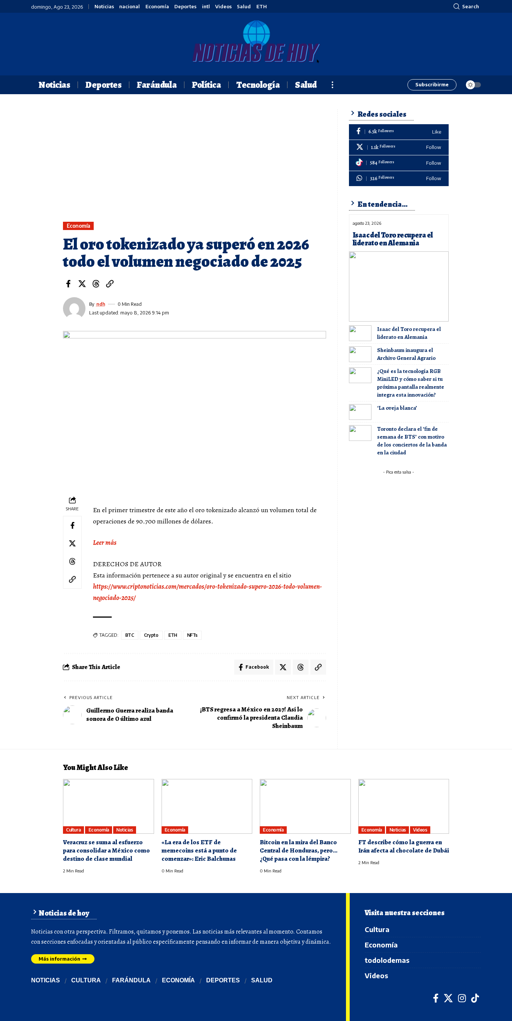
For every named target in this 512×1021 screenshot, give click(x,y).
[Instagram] (462, 998)
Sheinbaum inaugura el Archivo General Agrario (406, 354)
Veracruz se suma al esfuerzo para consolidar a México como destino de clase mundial (106, 850)
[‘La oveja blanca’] (360, 412)
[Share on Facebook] (68, 284)
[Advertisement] (194, 165)
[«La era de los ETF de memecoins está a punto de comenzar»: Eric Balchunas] (207, 806)
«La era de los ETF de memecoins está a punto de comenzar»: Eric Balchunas (199, 850)
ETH (261, 6)
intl (206, 6)
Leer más (105, 542)
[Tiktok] (399, 163)
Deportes (185, 6)
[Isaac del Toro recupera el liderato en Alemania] (399, 286)
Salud (244, 6)
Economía (157, 6)
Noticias (104, 6)
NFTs (192, 635)
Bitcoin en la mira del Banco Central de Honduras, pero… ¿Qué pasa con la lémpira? (298, 850)
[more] (332, 84)
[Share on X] (82, 284)
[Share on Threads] (96, 284)
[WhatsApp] (399, 178)
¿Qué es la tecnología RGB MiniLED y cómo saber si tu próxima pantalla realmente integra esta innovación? (410, 382)
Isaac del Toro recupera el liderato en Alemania (393, 239)
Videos (223, 6)
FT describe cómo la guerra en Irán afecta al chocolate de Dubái (403, 846)
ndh (100, 304)
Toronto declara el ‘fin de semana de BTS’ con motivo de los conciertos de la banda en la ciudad (412, 440)
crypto (151, 635)
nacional (129, 6)
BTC (129, 635)
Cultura (73, 830)
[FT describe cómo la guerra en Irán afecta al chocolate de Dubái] (403, 806)
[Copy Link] (110, 284)
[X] (399, 147)
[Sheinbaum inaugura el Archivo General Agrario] (360, 354)
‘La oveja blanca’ (397, 408)
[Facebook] (399, 132)
